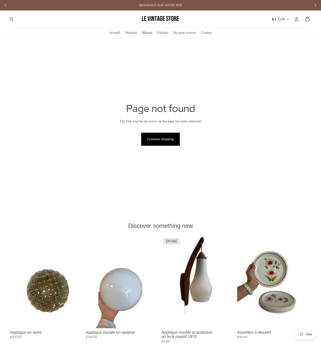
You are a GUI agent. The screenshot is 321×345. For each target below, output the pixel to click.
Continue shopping (160, 139)
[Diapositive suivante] (76, 282)
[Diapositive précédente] (17, 282)
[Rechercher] (11, 19)
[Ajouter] (76, 320)
